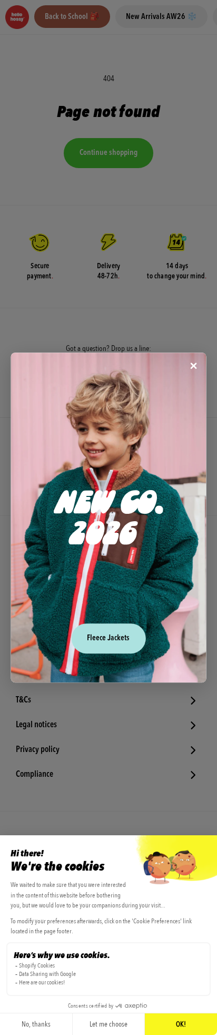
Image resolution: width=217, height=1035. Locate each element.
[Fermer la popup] (193, 366)
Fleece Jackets (108, 638)
